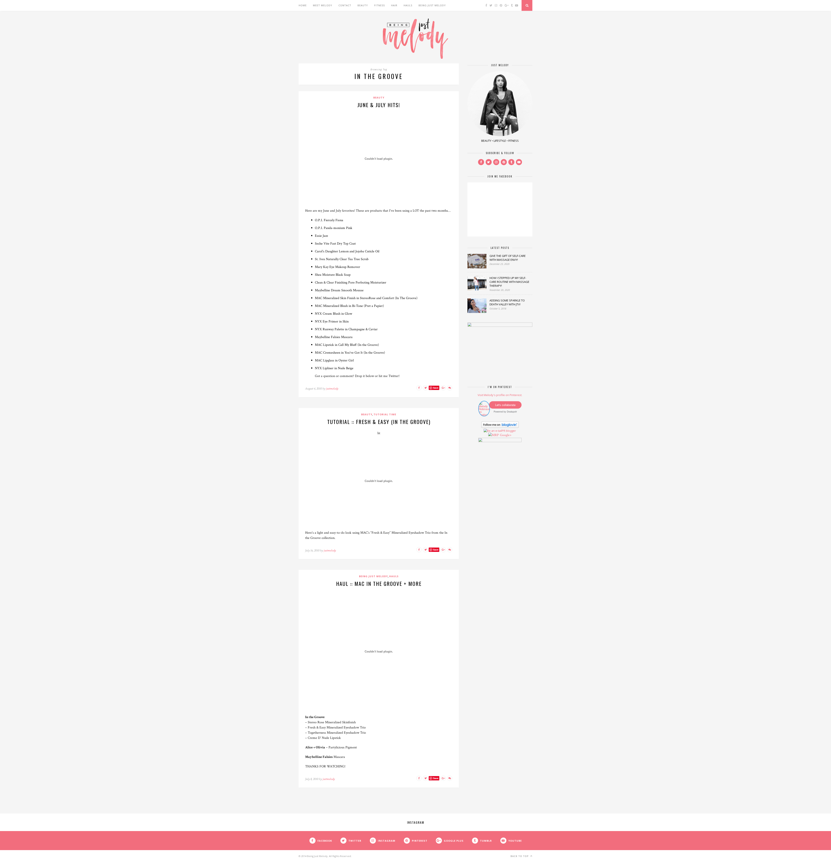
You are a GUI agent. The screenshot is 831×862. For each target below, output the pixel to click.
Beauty (363, 5)
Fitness (379, 5)
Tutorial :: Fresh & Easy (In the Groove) (378, 421)
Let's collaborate (505, 405)
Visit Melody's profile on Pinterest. (500, 395)
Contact (344, 5)
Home (303, 5)
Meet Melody (322, 5)
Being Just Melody (432, 5)
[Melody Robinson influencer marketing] (484, 414)
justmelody (332, 389)
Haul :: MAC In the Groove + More (379, 583)
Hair (394, 5)
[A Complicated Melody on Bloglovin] (500, 427)
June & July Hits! (378, 105)
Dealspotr (512, 411)
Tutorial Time (385, 414)
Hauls (408, 5)
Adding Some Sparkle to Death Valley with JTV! (507, 302)
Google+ (506, 435)
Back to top (520, 856)
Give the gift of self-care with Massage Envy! (508, 258)
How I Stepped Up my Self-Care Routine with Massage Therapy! (509, 282)
